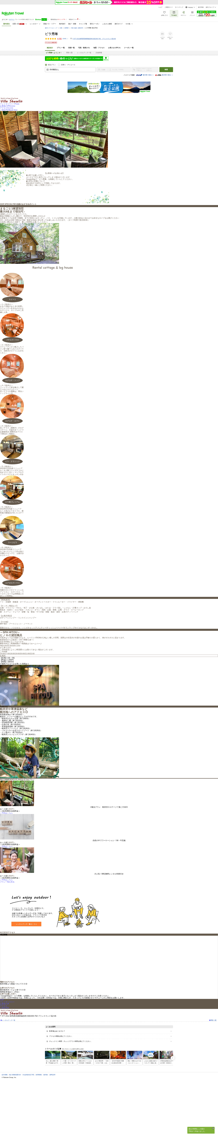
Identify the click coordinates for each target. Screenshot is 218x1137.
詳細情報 (99, 53)
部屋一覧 (71, 48)
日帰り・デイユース (68, 65)
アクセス (6, 108)
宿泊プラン (52, 65)
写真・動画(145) (84, 48)
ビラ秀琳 (51, 34)
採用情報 (39, 1075)
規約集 (45, 1075)
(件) (64, 38)
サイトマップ (179, 7)
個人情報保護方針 (15, 1075)
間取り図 (69, 53)
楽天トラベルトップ (51, 28)
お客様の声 (7, 106)
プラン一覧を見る (7, 882)
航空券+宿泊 (147, 75)
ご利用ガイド (169, 7)
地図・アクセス (99, 48)
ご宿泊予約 (8, 110)
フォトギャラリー (9, 104)
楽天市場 (200, 7)
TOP (2, 1000)
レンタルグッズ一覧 (84, 53)
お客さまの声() (114, 48)
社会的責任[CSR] (28, 1075)
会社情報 (4, 1075)
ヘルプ (160, 7)
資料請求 (52, 1075)
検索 (166, 69)
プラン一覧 (61, 48)
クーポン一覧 (129, 48)
